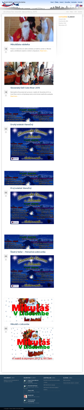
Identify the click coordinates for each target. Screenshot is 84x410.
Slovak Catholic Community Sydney (16, 408)
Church (61, 19)
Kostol (61, 2)
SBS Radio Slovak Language (49, 385)
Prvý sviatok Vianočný (20, 188)
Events (61, 23)
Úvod (52, 2)
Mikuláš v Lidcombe (19, 324)
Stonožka (67, 2)
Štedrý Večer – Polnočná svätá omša (27, 252)
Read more (44, 51)
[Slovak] (80, 5)
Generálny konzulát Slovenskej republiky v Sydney (52, 381)
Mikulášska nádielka (20, 44)
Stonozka (61, 25)
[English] (77, 5)
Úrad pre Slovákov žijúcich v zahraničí (71, 382)
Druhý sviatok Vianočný (21, 124)
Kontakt (80, 2)
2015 (76, 11)
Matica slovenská (66, 380)
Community (62, 21)
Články (56, 2)
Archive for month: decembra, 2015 (20, 12)
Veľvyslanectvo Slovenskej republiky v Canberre (51, 388)
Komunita (74, 2)
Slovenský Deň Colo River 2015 (25, 88)
